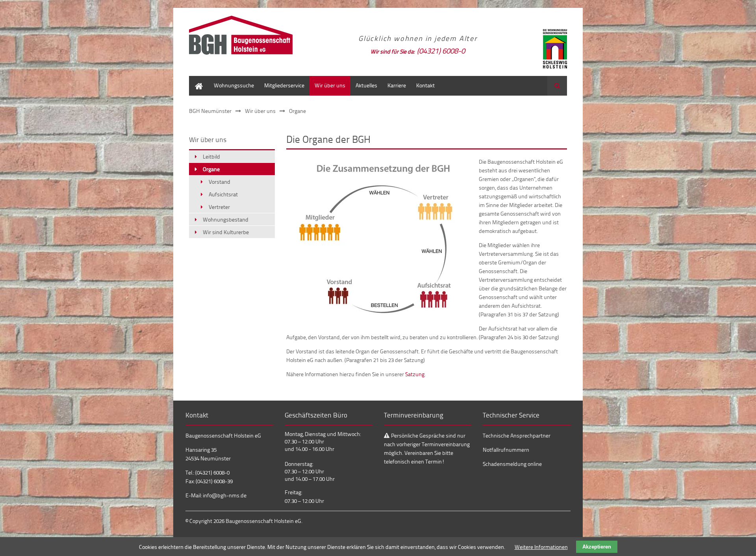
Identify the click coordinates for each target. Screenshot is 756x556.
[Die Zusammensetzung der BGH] (378, 316)
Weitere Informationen (541, 546)
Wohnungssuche (234, 85)
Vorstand (219, 181)
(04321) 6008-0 (441, 50)
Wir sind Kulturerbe (226, 232)
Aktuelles (366, 85)
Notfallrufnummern (506, 449)
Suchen (557, 86)
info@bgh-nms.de (224, 495)
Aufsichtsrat (223, 194)
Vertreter (219, 207)
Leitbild (211, 156)
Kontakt (425, 85)
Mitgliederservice (284, 85)
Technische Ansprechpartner (516, 435)
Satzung (414, 374)
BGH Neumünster (210, 111)
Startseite (199, 79)
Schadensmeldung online (512, 463)
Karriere (396, 85)
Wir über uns (330, 85)
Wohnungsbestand (225, 219)
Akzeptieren (596, 547)
